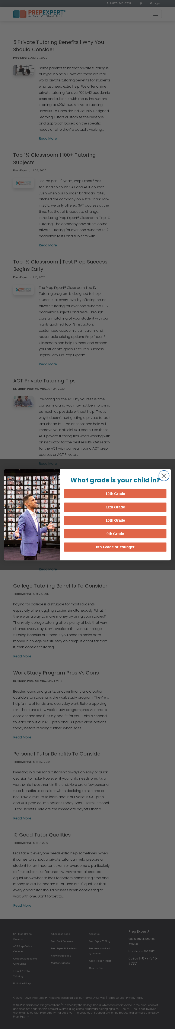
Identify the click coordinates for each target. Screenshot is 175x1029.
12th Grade (115, 494)
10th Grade (115, 520)
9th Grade (115, 534)
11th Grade (115, 507)
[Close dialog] (164, 475)
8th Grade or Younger (115, 547)
